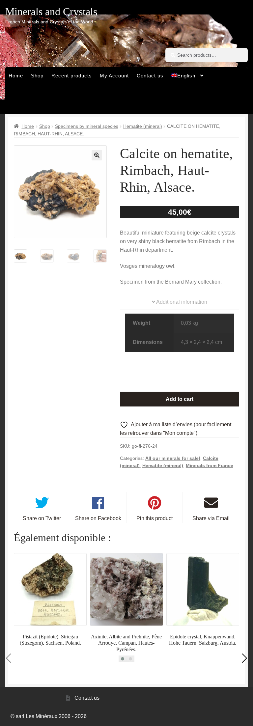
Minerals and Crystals (51, 11)
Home (16, 75)
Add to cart (179, 399)
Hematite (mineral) (142, 126)
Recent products (71, 75)
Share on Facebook (98, 518)
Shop (37, 75)
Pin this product (154, 518)
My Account (114, 75)
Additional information (181, 302)
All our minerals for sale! (172, 458)
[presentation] (10, 658)
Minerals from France (209, 465)
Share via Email (211, 518)
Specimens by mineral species (86, 126)
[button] (97, 155)
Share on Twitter (42, 518)
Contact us (150, 75)
